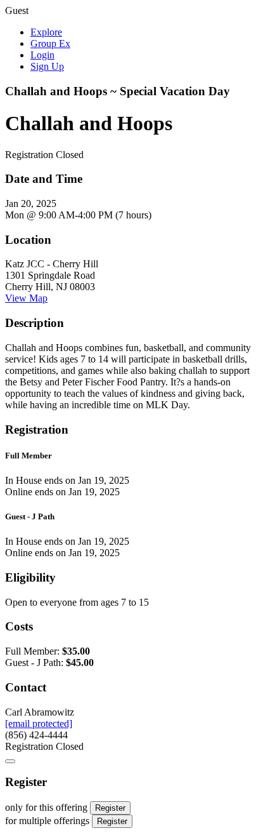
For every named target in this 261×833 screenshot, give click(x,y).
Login (42, 55)
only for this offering (46, 807)
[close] (10, 761)
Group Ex (50, 43)
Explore (46, 32)
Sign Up (47, 66)
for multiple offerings (47, 820)
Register (110, 808)
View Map (26, 298)
